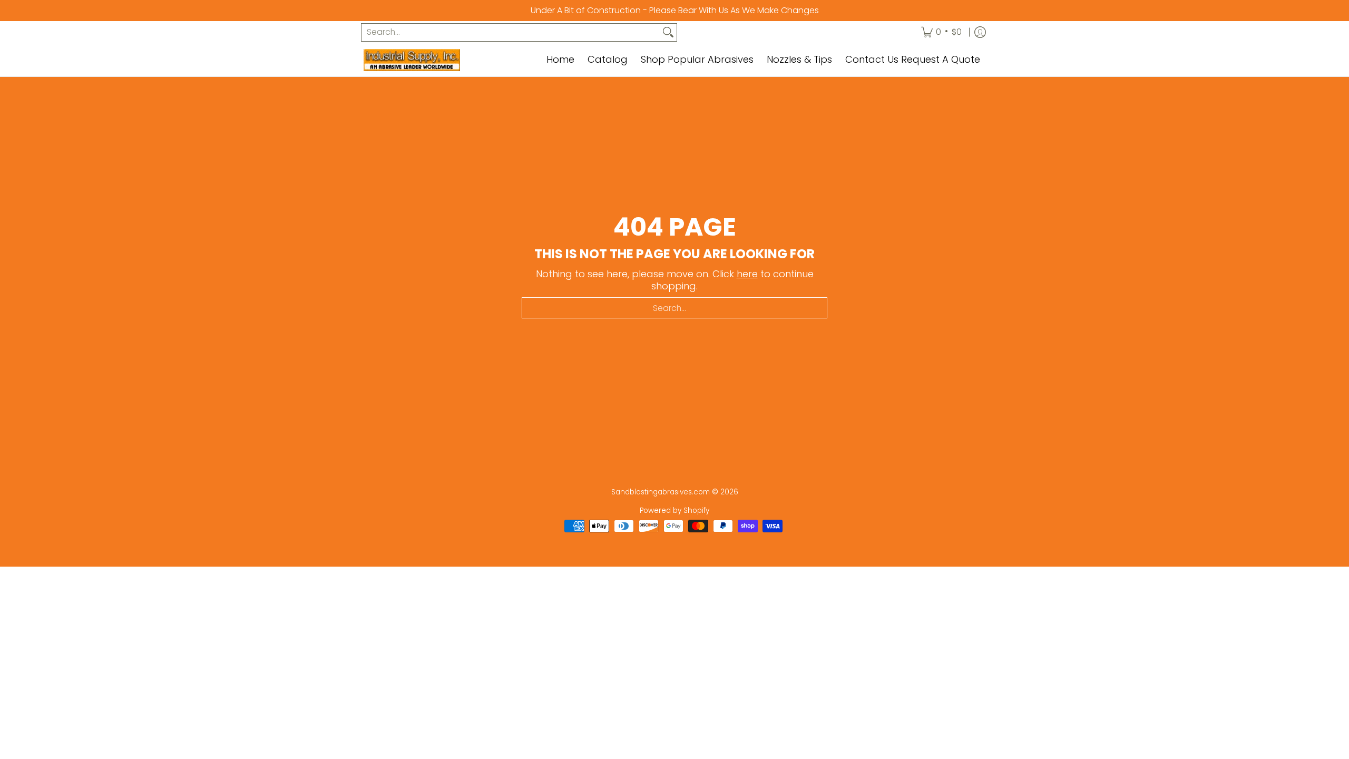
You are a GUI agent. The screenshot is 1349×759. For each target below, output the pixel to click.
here (747, 273)
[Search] (668, 32)
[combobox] (510, 32)
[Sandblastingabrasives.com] (429, 60)
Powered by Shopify (674, 510)
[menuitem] (941, 32)
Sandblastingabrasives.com (660, 492)
